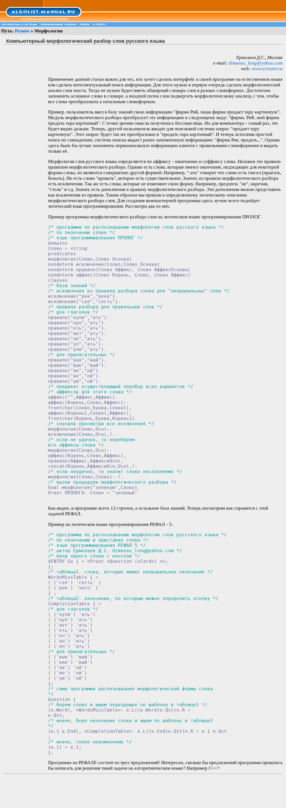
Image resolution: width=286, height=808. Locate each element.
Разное (22, 31)
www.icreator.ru (267, 68)
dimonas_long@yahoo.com (255, 63)
